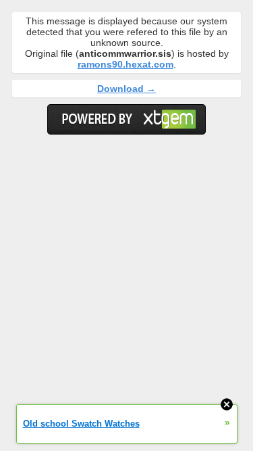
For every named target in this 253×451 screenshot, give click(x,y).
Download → (126, 88)
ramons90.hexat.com (125, 64)
